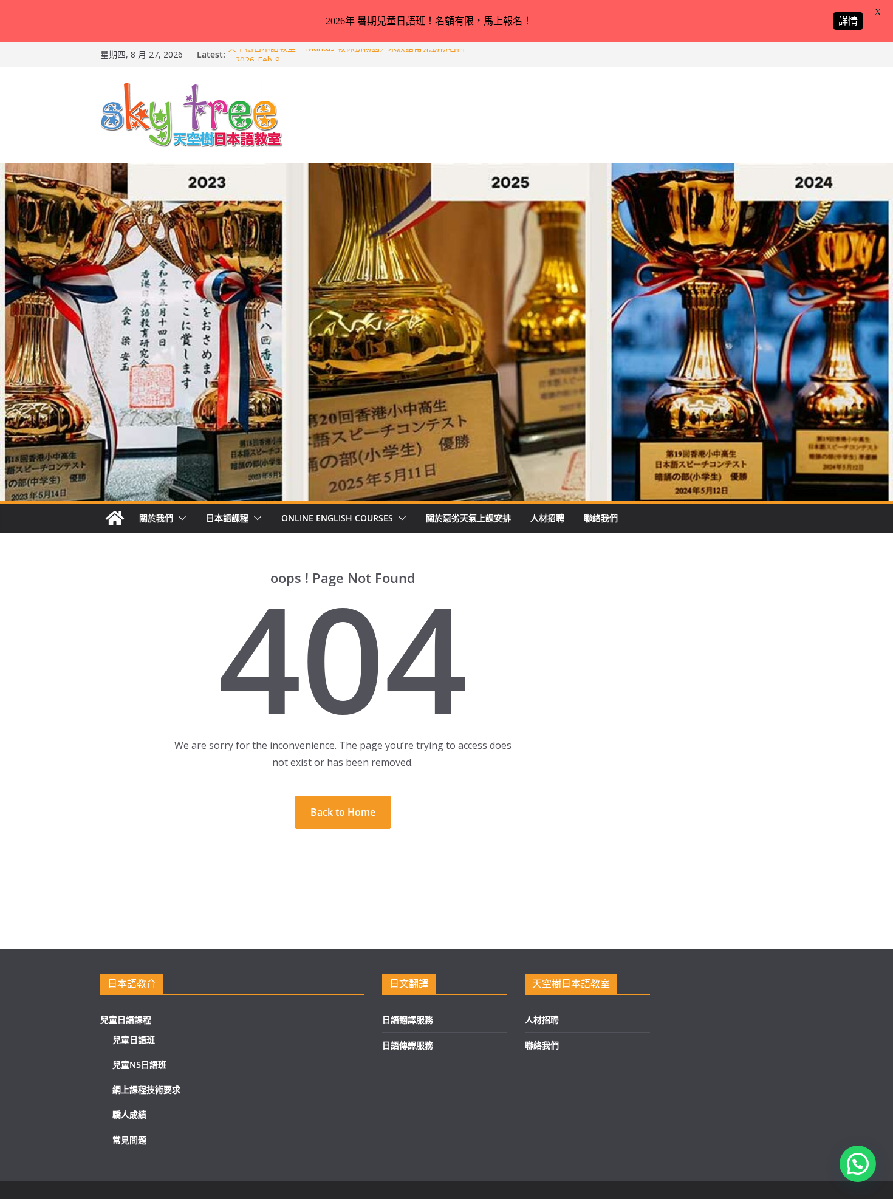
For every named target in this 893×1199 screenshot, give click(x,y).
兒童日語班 (133, 1039)
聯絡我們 (601, 518)
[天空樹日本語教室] (114, 518)
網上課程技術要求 (146, 1089)
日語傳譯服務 (407, 1045)
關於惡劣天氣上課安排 (468, 518)
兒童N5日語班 (139, 1064)
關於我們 (156, 518)
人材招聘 (547, 518)
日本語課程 (227, 518)
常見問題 (129, 1140)
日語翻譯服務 (407, 1019)
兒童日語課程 (125, 1019)
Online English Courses (337, 518)
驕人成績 (129, 1114)
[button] (179, 518)
